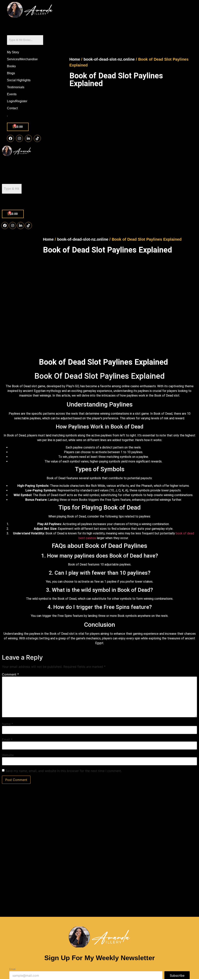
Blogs (11, 73)
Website (8, 755)
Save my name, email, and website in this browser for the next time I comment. (63, 770)
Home (74, 59)
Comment (10, 674)
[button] (16, 202)
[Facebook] (10, 138)
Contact (12, 108)
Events (12, 94)
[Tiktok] (37, 138)
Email (7, 739)
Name (7, 724)
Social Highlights (19, 80)
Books (11, 66)
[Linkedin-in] (28, 138)
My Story (13, 52)
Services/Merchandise (22, 59)
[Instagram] (19, 138)
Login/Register (17, 101)
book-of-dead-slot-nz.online (109, 59)
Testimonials (15, 87)
